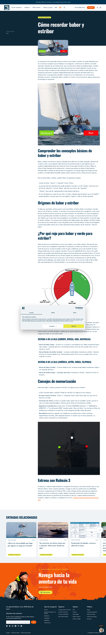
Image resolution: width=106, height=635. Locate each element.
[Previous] (6, 530)
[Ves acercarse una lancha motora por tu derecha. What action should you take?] (53, 530)
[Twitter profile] (9, 626)
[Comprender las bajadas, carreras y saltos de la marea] (85, 530)
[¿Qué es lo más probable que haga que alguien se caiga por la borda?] (21, 530)
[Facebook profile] (7, 626)
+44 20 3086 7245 (45, 587)
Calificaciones (47, 622)
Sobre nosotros (36, 7)
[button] (101, 630)
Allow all (73, 326)
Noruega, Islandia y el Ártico (64, 609)
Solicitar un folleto (76, 619)
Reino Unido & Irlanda (63, 616)
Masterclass (46, 616)
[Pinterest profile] (18, 626)
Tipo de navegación (16, 7)
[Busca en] (64, 7)
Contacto (75, 612)
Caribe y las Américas (63, 612)
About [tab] (74, 312)
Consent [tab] (31, 312)
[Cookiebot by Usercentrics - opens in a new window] (77, 308)
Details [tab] (53, 312)
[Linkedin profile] (15, 626)
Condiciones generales (92, 612)
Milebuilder (46, 620)
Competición (47, 618)
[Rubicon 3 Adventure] (6, 7)
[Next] (100, 530)
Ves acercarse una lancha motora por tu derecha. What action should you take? (52, 545)
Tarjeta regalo (76, 614)
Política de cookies (91, 614)
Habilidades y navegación (44, 17)
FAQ (56, 7)
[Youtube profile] (21, 626)
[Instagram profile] (12, 626)
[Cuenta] (97, 7)
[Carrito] (100, 7)
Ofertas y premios (48, 7)
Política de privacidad (91, 616)
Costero (46, 609)
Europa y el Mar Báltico (63, 614)
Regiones (27, 7)
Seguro (88, 609)
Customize (52, 326)
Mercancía (89, 619)
